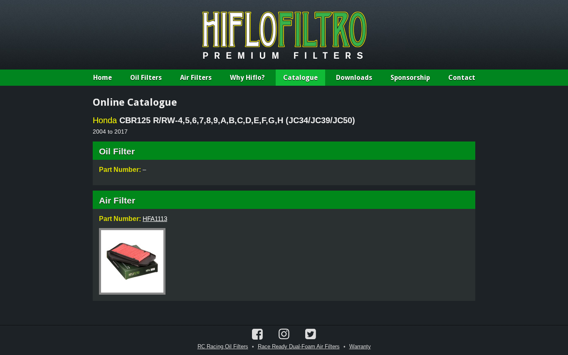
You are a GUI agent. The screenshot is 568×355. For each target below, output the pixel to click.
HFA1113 (155, 218)
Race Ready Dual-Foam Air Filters (299, 346)
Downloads (354, 78)
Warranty (360, 346)
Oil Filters (146, 78)
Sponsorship (410, 78)
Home (102, 78)
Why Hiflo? (247, 78)
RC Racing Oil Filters (223, 346)
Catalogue (300, 78)
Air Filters (196, 78)
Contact (461, 78)
